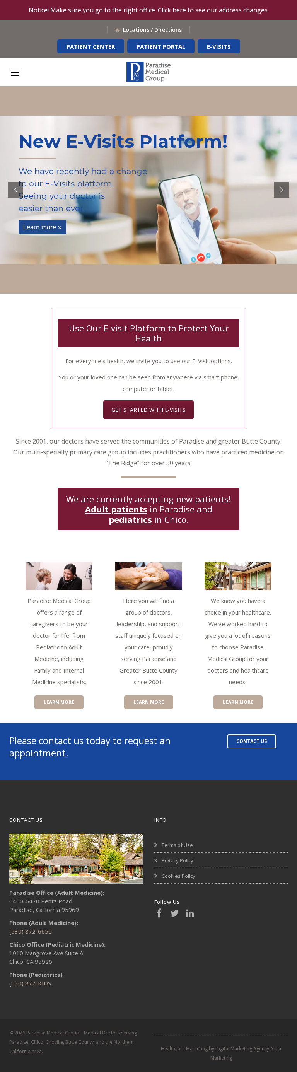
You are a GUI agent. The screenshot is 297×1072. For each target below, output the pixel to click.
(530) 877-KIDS (30, 983)
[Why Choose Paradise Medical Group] (238, 576)
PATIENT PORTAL (161, 46)
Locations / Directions (152, 29)
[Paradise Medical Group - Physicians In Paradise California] (148, 71)
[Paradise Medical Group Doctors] (148, 576)
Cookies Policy (178, 875)
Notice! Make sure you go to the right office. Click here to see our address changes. (149, 10)
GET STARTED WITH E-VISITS (148, 409)
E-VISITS (219, 46)
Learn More (59, 702)
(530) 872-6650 (30, 931)
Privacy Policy (177, 860)
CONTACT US (251, 741)
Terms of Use (177, 845)
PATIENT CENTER (91, 46)
